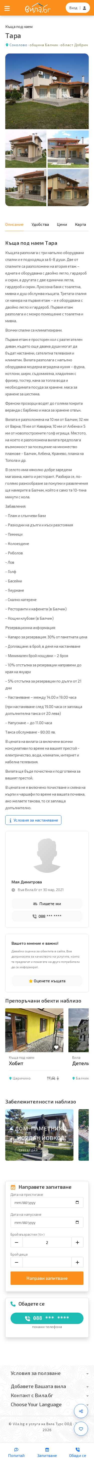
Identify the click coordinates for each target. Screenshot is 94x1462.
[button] (82, 1051)
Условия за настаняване (35, 820)
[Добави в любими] (81, 1429)
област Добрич (74, 45)
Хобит (16, 1063)
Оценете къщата (49, 980)
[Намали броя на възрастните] (17, 1242)
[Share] (81, 1411)
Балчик (82, 1078)
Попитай (16, 1455)
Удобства (40, 224)
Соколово (18, 45)
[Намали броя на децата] (17, 1262)
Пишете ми (49, 903)
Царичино (22, 1078)
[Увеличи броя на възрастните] (77, 1242)
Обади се (77, 1455)
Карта (80, 224)
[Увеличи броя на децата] (77, 1262)
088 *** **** (49, 916)
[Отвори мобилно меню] (7, 7)
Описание (14, 224)
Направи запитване (47, 1278)
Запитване (47, 1455)
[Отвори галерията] (46, 129)
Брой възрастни (28, 1234)
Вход (73, 8)
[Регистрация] (84, 7)
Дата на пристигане (27, 1194)
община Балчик (44, 45)
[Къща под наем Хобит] (34, 1030)
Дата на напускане (26, 1214)
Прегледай (28, 1150)
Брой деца (19, 1254)
